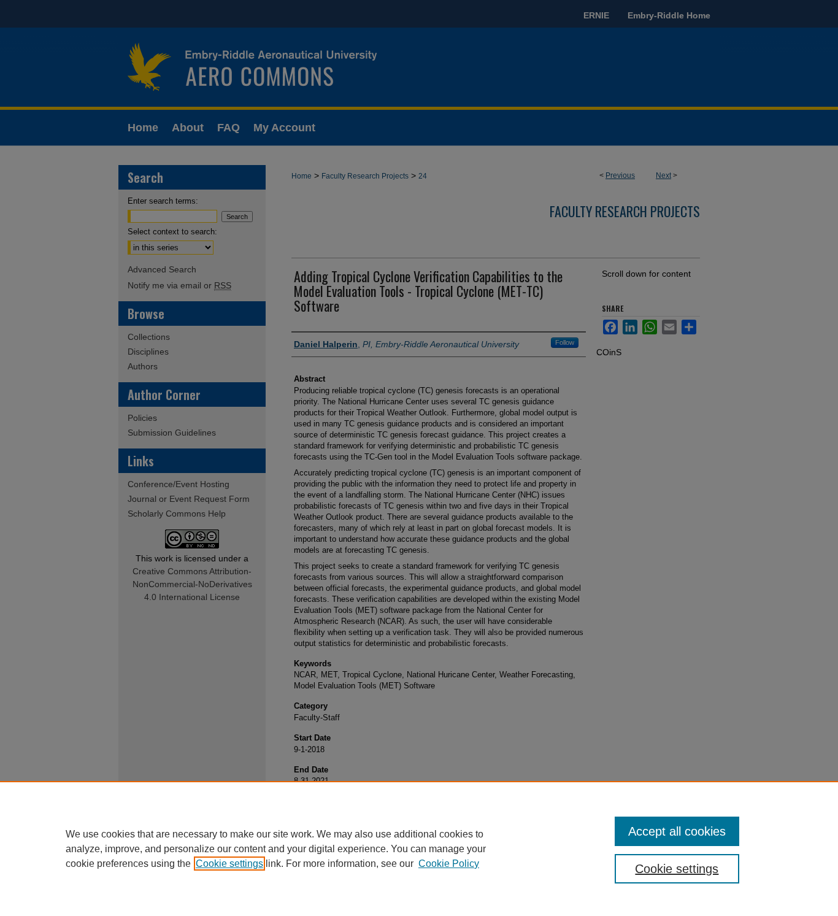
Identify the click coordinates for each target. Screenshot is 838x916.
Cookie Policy (448, 863)
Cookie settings (229, 863)
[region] (419, 848)
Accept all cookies (677, 831)
